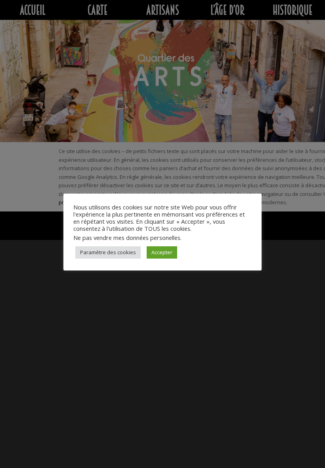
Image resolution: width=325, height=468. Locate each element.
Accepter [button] (161, 252)
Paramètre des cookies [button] (108, 252)
